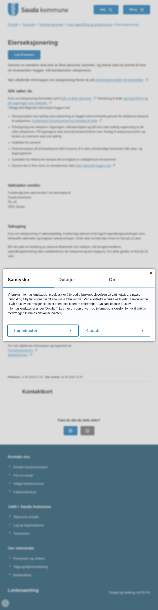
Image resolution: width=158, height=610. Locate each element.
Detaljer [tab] (66, 279)
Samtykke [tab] (18, 279)
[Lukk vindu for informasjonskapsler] (151, 273)
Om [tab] (113, 279)
